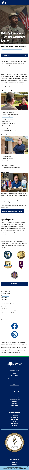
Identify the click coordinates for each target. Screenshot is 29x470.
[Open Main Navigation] (27, 2)
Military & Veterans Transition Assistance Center (12, 49)
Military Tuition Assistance (8, 119)
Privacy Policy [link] (10, 468)
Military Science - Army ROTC (7, 312)
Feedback (14, 403)
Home (2, 46)
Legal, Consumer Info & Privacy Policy (14, 387)
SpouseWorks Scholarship (8, 125)
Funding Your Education (8, 112)
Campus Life (14, 462)
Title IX (14, 393)
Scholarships (5, 128)
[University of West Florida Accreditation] (14, 442)
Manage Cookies (14, 405)
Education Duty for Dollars (8, 123)
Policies (18, 389)
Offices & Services (9, 46)
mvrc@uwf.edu (5, 296)
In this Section (6, 55)
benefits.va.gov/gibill (15, 352)
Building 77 (3, 291)
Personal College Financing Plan (10, 114)
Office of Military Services (20, 46)
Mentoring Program (7, 160)
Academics (14, 464)
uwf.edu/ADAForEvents (13, 230)
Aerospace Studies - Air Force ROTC (9, 310)
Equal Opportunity (14, 391)
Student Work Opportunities (9, 130)
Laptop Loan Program (7, 158)
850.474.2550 (5, 297)
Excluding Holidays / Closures (8, 202)
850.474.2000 (14, 375)
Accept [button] (17, 468)
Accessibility (14, 401)
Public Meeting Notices (14, 399)
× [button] (27, 467)
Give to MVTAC (14, 283)
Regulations (12, 389)
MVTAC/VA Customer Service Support (12, 211)
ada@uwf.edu (4, 232)
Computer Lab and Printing (8, 156)
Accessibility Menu (14, 385)
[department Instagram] (14, 334)
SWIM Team (5, 163)
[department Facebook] (14, 326)
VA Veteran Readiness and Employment (12, 167)
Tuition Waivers (6, 121)
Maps (14, 372)
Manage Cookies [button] (23, 468)
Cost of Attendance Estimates (14, 395)
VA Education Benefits (7, 116)
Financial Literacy (14, 397)
